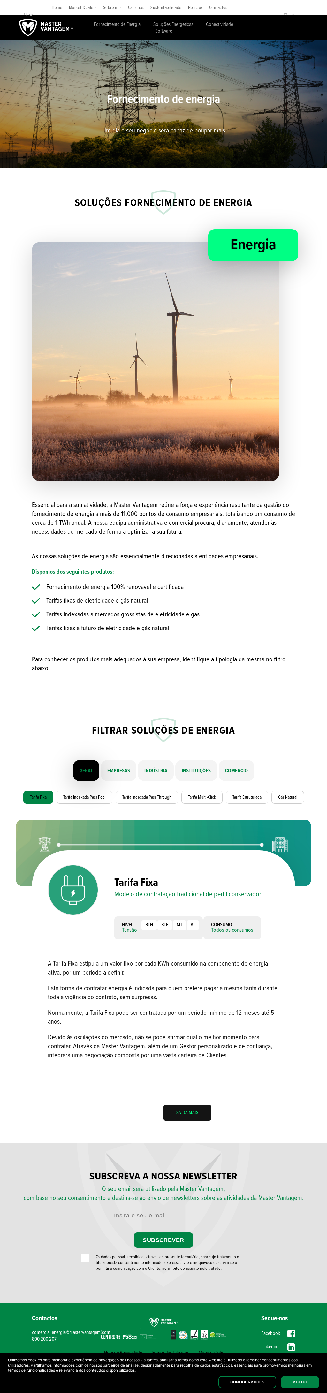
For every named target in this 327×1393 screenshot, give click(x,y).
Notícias (195, 8)
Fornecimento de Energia (117, 24)
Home (57, 8)
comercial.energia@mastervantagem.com (65, 1332)
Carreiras (136, 8)
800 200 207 (44, 1339)
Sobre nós (112, 8)
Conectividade (219, 24)
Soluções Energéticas (173, 24)
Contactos (218, 8)
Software (163, 31)
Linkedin (269, 1347)
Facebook (270, 1333)
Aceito (300, 1382)
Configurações (247, 1382)
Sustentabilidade (166, 8)
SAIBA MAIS (187, 1113)
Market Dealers (83, 8)
